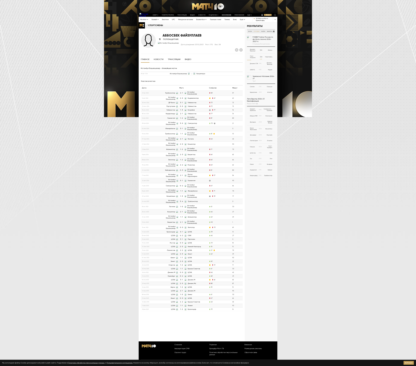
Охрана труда (180, 352)
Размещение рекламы (253, 349)
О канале (178, 345)
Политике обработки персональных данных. (86, 363)
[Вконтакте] (236, 50)
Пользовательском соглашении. (120, 363)
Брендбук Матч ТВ (216, 349)
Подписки (213, 345)
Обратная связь (251, 352)
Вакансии (248, 345)
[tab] (145, 59)
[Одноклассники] (241, 50)
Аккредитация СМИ (181, 349)
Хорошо (409, 363)
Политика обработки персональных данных (223, 353)
